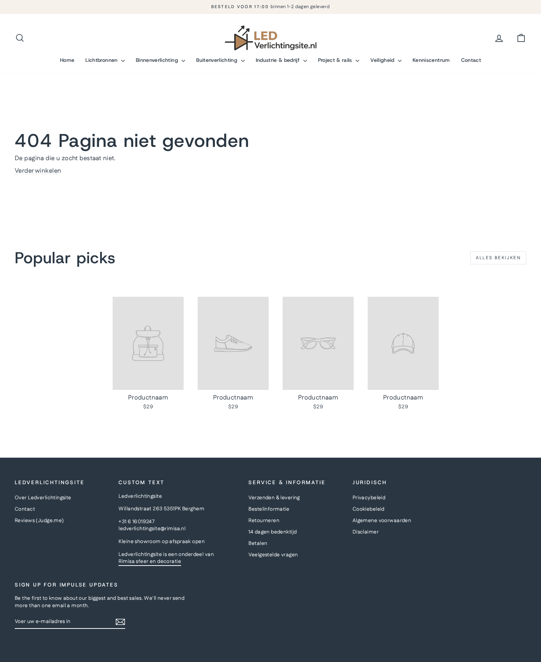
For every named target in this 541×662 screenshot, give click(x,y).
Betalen (257, 543)
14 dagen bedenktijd (272, 532)
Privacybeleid (369, 497)
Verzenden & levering (274, 497)
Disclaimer (366, 532)
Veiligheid (383, 60)
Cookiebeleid (369, 509)
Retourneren (263, 520)
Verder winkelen (38, 170)
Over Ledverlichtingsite (43, 497)
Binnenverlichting (158, 60)
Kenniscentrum (431, 60)
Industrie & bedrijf (278, 60)
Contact (471, 60)
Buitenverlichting (217, 60)
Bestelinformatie (268, 509)
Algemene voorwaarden (382, 520)
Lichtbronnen (102, 60)
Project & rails (336, 60)
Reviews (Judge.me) (39, 520)
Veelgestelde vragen (273, 555)
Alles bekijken (498, 258)
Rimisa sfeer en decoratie (150, 561)
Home (67, 60)
